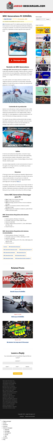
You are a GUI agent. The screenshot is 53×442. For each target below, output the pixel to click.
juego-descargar (8, 19)
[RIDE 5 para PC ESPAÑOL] (18, 303)
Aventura (5, 424)
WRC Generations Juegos (8, 258)
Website (27, 366)
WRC (4, 24)
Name (7, 366)
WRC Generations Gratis (8, 255)
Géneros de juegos (7, 428)
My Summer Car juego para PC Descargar (18, 342)
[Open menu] (3, 12)
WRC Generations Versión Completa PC (23, 258)
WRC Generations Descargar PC (25, 249)
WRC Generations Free (21, 252)
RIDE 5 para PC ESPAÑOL (17, 316)
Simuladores (8, 433)
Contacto (22, 416)
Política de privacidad (30, 416)
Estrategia (7, 431)
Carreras (5, 246)
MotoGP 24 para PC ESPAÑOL (17, 291)
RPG (6, 436)
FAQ (4, 439)
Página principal (7, 421)
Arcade (6, 434)
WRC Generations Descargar (14, 246)
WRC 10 (19, 181)
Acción (4, 423)
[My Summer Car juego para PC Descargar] (18, 329)
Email (17, 366)
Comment (17, 361)
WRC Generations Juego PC (20, 255)
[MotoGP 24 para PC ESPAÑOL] (18, 278)
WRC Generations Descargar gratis (10, 249)
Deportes (7, 429)
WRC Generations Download (9, 252)
